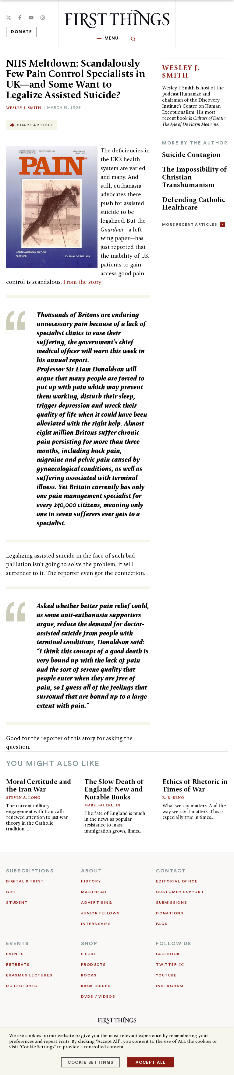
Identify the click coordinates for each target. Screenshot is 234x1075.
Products (93, 964)
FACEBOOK (168, 954)
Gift (11, 892)
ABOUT (91, 870)
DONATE (21, 32)
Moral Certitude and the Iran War (38, 785)
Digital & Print (25, 881)
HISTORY (91, 881)
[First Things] (117, 19)
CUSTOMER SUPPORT (180, 892)
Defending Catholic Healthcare (193, 203)
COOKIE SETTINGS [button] (90, 1062)
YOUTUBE (166, 975)
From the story (82, 281)
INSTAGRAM (170, 986)
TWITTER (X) (170, 964)
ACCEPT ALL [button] (151, 1062)
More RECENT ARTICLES (189, 224)
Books (89, 975)
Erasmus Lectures (29, 975)
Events (15, 954)
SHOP (89, 943)
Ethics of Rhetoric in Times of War (195, 785)
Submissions (171, 902)
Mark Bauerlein (102, 805)
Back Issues (96, 986)
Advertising (96, 902)
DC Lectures (21, 986)
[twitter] (8, 17)
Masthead (94, 892)
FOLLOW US (173, 943)
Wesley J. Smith (23, 107)
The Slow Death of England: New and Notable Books (114, 789)
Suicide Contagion (191, 154)
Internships (96, 924)
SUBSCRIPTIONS (30, 870)
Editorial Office (176, 881)
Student (17, 902)
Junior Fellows (100, 913)
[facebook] (20, 17)
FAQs (162, 924)
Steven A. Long (23, 797)
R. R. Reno (173, 797)
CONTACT (171, 870)
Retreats (18, 964)
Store (89, 954)
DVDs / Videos (98, 996)
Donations (170, 913)
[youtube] (31, 17)
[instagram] (42, 17)
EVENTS (17, 943)
